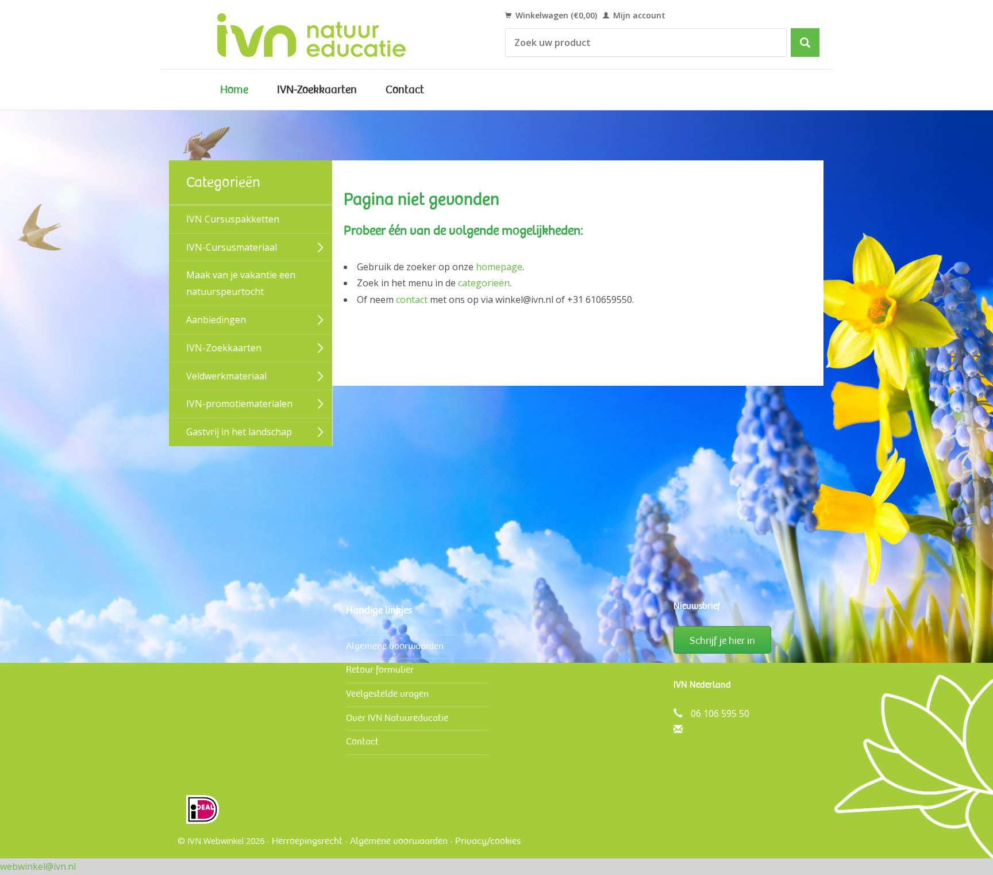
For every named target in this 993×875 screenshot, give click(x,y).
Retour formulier (380, 669)
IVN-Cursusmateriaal (231, 247)
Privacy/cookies (488, 841)
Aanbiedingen (216, 319)
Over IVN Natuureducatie (397, 718)
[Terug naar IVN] (324, 34)
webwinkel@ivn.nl (38, 866)
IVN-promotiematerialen (239, 403)
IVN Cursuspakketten (232, 219)
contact (412, 299)
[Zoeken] (805, 42)
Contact (405, 90)
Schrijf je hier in (722, 640)
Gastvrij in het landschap (239, 431)
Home (234, 90)
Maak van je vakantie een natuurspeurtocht (240, 283)
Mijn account (638, 15)
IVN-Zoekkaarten (317, 90)
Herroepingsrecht (307, 841)
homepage (499, 266)
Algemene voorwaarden (395, 646)
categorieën (484, 283)
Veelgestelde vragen (387, 694)
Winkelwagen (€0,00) (555, 15)
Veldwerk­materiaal (226, 376)
